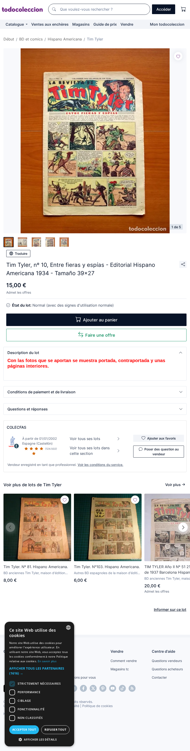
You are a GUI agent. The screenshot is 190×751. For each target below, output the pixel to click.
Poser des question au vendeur (161, 451)
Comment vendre (124, 661)
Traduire (21, 253)
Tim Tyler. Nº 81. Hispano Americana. (35, 566)
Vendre (126, 24)
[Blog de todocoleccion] (132, 688)
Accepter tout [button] (24, 730)
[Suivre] (178, 56)
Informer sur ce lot (170, 609)
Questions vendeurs (167, 661)
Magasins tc (120, 669)
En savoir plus (47, 661)
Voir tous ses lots (85, 438)
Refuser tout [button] (55, 730)
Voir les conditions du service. (100, 465)
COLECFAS (16, 427)
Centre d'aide (163, 651)
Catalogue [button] (15, 24)
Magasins (81, 24)
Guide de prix (105, 24)
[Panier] (183, 9)
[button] (95, 352)
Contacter (159, 677)
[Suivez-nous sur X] (93, 688)
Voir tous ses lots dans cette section (90, 451)
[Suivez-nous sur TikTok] (122, 688)
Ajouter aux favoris (161, 438)
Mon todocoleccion (167, 24)
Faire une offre (100, 335)
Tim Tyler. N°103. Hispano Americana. (107, 566)
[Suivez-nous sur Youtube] (112, 688)
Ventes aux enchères (50, 24)
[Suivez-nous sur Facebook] (83, 688)
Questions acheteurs (167, 669)
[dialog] (39, 684)
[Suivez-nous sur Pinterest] (102, 688)
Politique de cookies (97, 706)
